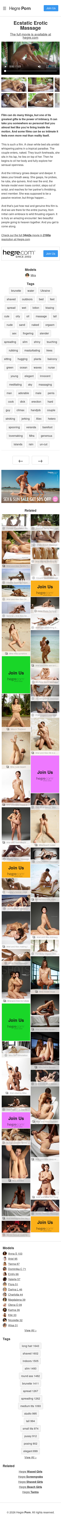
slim (25, 342)
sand (22, 325)
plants (37, 359)
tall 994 (30, 1421)
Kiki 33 (12, 1315)
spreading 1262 (30, 1398)
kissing (50, 308)
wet (24, 308)
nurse (51, 367)
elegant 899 (30, 1451)
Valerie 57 (14, 1279)
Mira (33, 275)
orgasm (49, 325)
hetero (52, 419)
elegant (29, 376)
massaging (45, 384)
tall (55, 316)
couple (51, 410)
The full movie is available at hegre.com (30, 36)
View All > (30, 1330)
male (38, 393)
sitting (7, 359)
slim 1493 (30, 1368)
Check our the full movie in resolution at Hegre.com (26, 237)
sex (14, 333)
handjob (36, 410)
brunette (16, 291)
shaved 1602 (30, 1353)
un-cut (43, 444)
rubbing (13, 350)
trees (49, 350)
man (9, 393)
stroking (10, 419)
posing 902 (30, 1443)
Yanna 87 (14, 1264)
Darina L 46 (15, 1289)
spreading (10, 342)
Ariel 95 (12, 1259)
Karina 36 (14, 1310)
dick (22, 401)
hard (50, 401)
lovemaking (16, 436)
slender (44, 333)
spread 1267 (30, 1391)
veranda (31, 427)
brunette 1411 (30, 1383)
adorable (23, 393)
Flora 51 (13, 1284)
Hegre (20, 8)
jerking (26, 419)
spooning (14, 427)
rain (31, 444)
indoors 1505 (30, 1361)
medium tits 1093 (30, 1406)
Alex (39, 419)
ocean (23, 367)
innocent (45, 376)
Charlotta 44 (15, 1294)
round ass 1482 (30, 1376)
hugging (22, 359)
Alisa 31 (13, 1325)
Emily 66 (13, 1274)
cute (6, 316)
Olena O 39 (15, 1305)
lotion (36, 308)
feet (52, 299)
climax (20, 410)
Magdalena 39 (16, 1300)
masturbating (32, 350)
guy (8, 410)
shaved (11, 299)
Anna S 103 (15, 1253)
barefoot (47, 427)
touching (52, 342)
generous (46, 436)
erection (36, 401)
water (30, 291)
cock (11, 401)
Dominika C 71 (17, 1269)
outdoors (27, 299)
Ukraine (45, 291)
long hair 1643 (30, 1346)
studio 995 (30, 1413)
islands (18, 444)
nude (10, 325)
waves (38, 367)
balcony (52, 359)
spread (11, 308)
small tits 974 (30, 1428)
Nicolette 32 (15, 1320)
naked (35, 325)
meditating (15, 384)
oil (27, 316)
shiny (37, 342)
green (9, 367)
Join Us (51, 8)
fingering (28, 333)
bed (41, 299)
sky (30, 384)
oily (18, 316)
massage (41, 316)
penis (51, 393)
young (14, 376)
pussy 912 (30, 1436)
